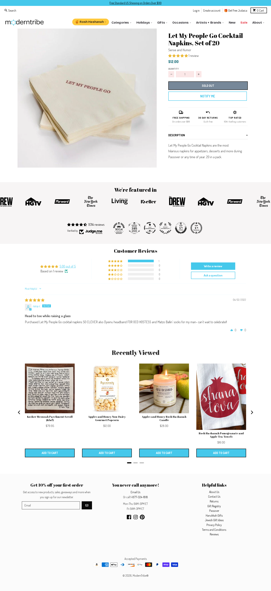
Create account (211, 10)
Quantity (173, 68)
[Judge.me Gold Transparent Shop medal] (150, 228)
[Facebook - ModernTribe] (128, 517)
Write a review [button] (213, 266)
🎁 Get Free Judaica (235, 10)
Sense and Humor (179, 50)
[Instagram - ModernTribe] (135, 517)
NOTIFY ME (207, 96)
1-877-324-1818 (139, 497)
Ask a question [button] (213, 275)
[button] (87, 98)
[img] (34, 300)
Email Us (135, 492)
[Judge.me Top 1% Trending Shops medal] (196, 228)
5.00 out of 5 (68, 266)
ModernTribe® (141, 575)
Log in (196, 10)
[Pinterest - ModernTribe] (142, 517)
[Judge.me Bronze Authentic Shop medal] (165, 228)
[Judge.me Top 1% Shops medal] (181, 228)
